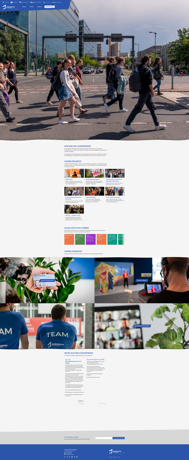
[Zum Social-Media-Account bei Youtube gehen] (72, 456)
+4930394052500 (68, 452)
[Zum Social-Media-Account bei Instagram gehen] (65, 456)
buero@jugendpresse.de (69, 454)
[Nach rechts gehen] (125, 240)
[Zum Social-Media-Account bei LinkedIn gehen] (69, 456)
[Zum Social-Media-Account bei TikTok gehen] (67, 456)
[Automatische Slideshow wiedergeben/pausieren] (5, 138)
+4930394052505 (68, 453)
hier (69, 395)
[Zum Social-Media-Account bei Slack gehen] (74, 456)
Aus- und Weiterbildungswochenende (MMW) (73, 361)
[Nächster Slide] (7, 138)
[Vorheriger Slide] (2, 138)
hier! (98, 377)
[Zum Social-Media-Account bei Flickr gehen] (77, 456)
